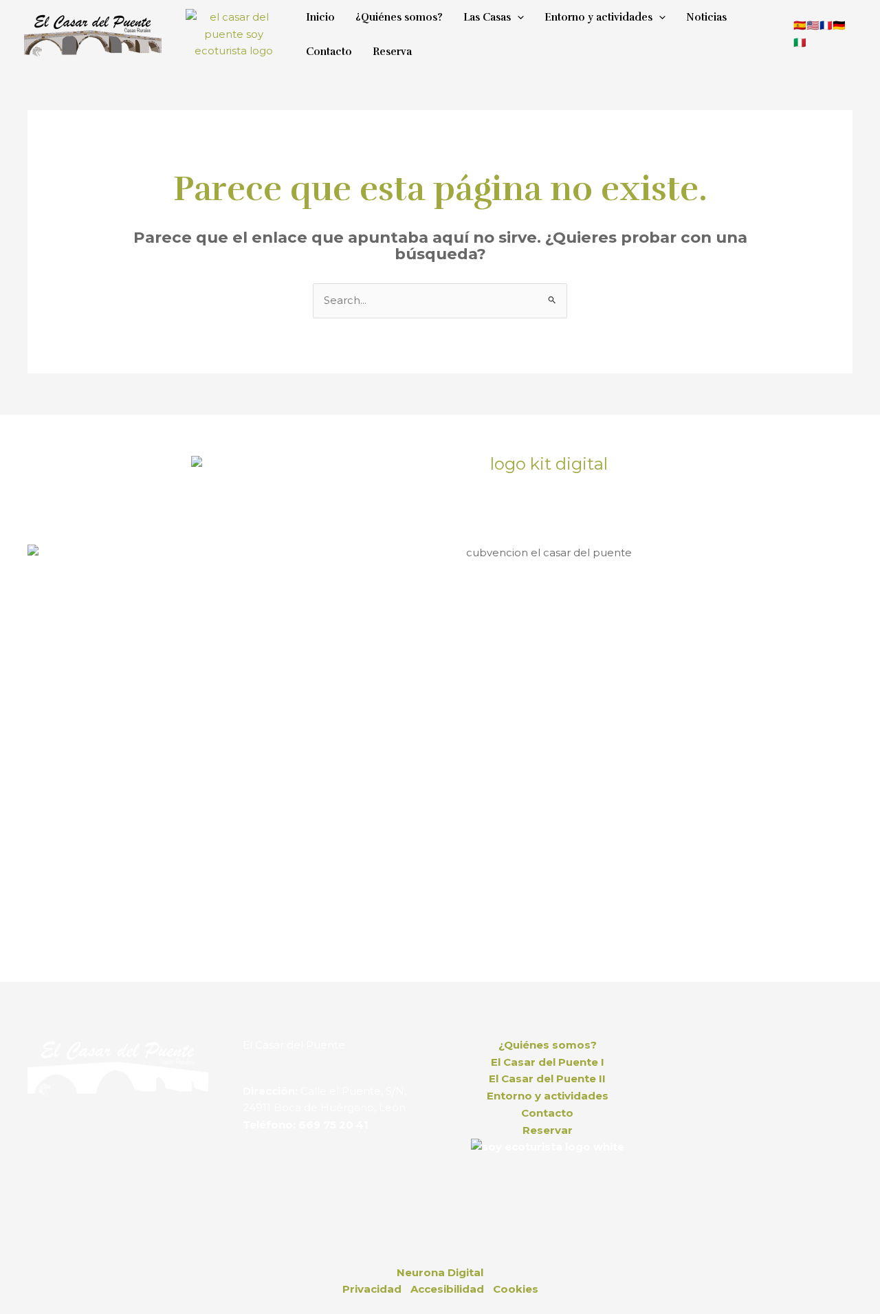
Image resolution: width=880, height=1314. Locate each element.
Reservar (547, 1130)
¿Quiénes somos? (399, 17)
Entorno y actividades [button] (598, 17)
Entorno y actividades (547, 1095)
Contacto (329, 51)
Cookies (515, 1288)
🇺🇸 (813, 25)
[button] (517, 17)
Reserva (392, 51)
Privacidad (372, 1288)
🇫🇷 (826, 25)
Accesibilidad (447, 1288)
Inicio (320, 17)
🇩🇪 (839, 25)
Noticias (706, 17)
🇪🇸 (799, 25)
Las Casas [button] (487, 17)
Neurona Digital (440, 1272)
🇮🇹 (799, 42)
